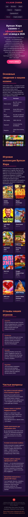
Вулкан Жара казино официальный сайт (13, 511)
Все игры (13, 6)
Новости (9, 10)
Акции (20, 6)
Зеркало (5, 513)
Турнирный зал (14, 13)
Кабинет (8, 17)
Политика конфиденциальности (16, 513)
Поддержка (18, 10)
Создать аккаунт (18, 17)
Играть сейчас (14, 62)
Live (7, 6)
